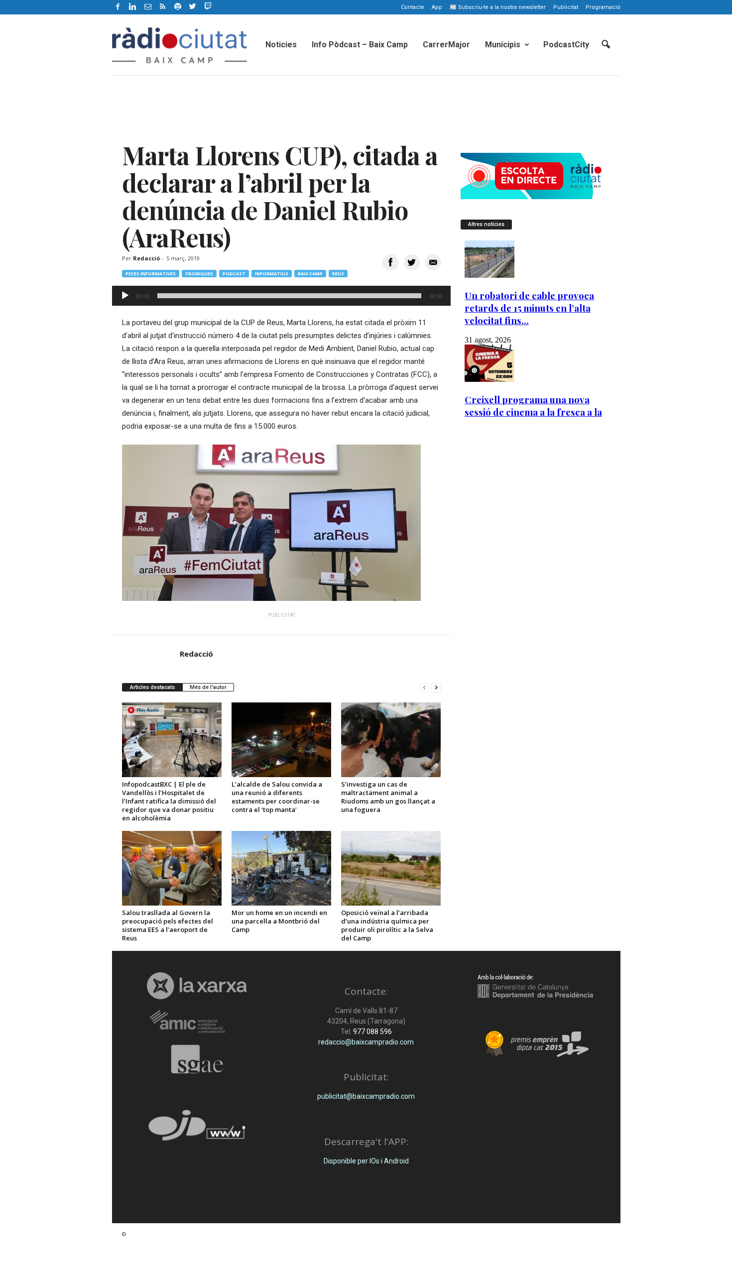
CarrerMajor (446, 44)
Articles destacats (152, 687)
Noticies (281, 44)
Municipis (502, 44)
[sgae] (197, 1058)
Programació (603, 7)
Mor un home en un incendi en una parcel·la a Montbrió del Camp (279, 921)
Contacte (412, 7)
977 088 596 (372, 1032)
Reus (338, 273)
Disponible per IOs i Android (366, 1161)
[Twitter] (193, 7)
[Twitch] (206, 5)
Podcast (234, 273)
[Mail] (148, 7)
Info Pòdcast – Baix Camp (360, 44)
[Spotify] (178, 7)
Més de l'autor (208, 687)
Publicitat (565, 7)
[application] (281, 296)
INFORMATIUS (271, 273)
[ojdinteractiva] (197, 1129)
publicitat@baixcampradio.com (366, 1096)
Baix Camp (310, 273)
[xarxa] (197, 985)
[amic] (197, 1022)
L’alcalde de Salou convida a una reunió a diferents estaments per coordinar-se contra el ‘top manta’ (277, 797)
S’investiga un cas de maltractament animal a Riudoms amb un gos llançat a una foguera (388, 797)
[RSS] (163, 7)
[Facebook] (118, 7)
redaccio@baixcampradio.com (366, 1042)
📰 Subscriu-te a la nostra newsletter (498, 7)
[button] (605, 45)
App (437, 7)
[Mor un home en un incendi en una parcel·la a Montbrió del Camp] (281, 868)
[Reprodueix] (125, 296)
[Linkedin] (133, 7)
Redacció (146, 258)
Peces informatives (150, 273)
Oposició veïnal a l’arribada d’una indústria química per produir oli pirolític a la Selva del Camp (387, 925)
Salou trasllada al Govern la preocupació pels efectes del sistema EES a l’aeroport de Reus (167, 925)
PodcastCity (566, 44)
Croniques (199, 273)
